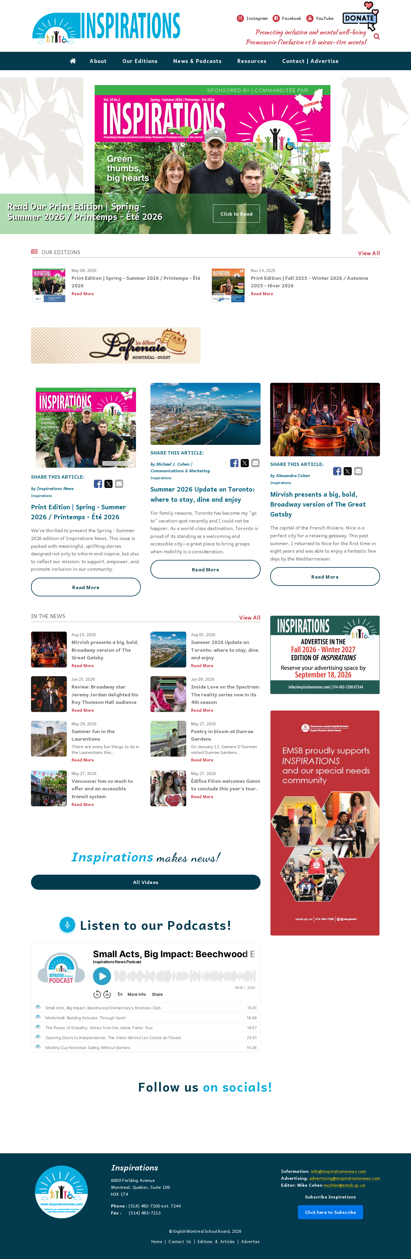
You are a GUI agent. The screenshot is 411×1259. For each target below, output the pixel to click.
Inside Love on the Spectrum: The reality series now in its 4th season (225, 694)
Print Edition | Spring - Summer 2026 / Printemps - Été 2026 (136, 281)
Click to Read (236, 213)
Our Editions (140, 61)
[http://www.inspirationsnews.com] (134, 28)
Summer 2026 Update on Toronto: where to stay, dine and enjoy (202, 494)
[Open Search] (377, 36)
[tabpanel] (205, 155)
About (98, 61)
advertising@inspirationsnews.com (344, 1178)
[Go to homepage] (73, 60)
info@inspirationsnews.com (338, 1171)
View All (369, 253)
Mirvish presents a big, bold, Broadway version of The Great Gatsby (318, 504)
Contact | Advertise (310, 61)
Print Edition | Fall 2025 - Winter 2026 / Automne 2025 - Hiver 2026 (309, 281)
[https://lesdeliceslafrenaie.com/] (116, 345)
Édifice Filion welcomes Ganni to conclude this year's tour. (225, 784)
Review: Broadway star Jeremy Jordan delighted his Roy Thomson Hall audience (105, 694)
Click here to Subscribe (330, 1212)
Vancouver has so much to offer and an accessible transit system (102, 788)
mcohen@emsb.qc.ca (344, 1185)
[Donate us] (359, 18)
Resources (252, 61)
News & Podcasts (197, 61)
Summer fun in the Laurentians (93, 735)
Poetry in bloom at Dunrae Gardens (222, 735)
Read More (83, 293)
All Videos (146, 882)
